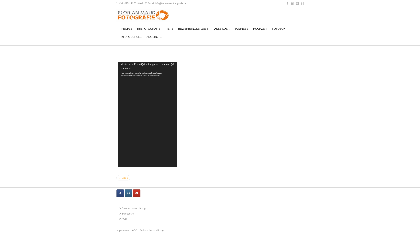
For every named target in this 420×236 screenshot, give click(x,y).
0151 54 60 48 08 (134, 3)
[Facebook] (287, 3)
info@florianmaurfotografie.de (170, 3)
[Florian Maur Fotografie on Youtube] (136, 193)
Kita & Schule (131, 37)
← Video (123, 178)
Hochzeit (260, 28)
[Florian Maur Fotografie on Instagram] (128, 193)
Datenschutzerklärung (134, 208)
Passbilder (221, 28)
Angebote (154, 37)
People (126, 28)
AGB (124, 218)
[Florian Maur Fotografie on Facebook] (120, 193)
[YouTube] (291, 3)
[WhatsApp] (301, 3)
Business (241, 28)
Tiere (169, 28)
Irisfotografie (148, 28)
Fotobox (278, 28)
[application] (147, 114)
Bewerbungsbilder (193, 28)
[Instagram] (296, 3)
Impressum (128, 213)
